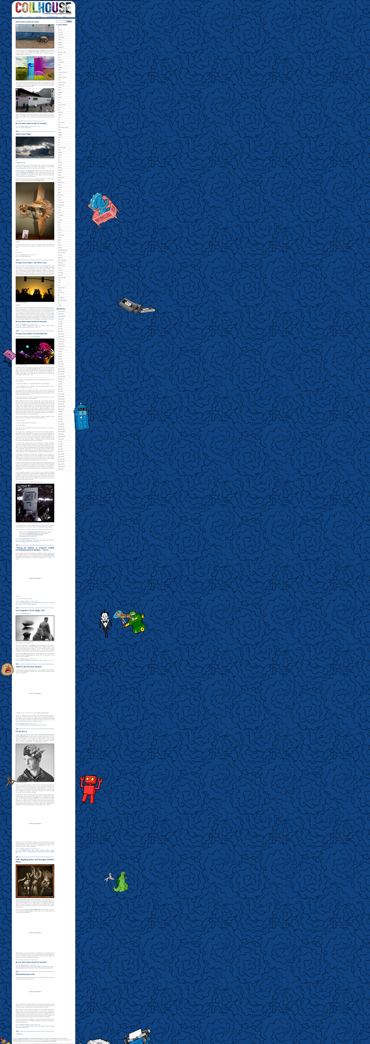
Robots (59, 237)
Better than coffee (30, 602)
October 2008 (61, 434)
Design (38, 966)
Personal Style (31, 967)
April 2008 (60, 449)
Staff (29, 16)
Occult (59, 197)
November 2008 (61, 431)
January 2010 (61, 396)
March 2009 (60, 421)
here (33, 170)
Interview (60, 154)
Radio (59, 227)
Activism (24, 325)
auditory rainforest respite (43, 712)
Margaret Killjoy (23, 302)
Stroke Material (61, 265)
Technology (18, 541)
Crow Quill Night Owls (35, 909)
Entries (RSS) (53, 1041)
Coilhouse (60, 67)
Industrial (60, 152)
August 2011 (60, 348)
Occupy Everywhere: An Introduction (31, 333)
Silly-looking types (33, 851)
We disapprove (61, 297)
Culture (36, 325)
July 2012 (60, 321)
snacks (20, 556)
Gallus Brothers (29, 910)
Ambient (60, 39)
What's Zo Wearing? (62, 300)
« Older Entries (19, 1034)
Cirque (27, 966)
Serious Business (62, 252)
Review (59, 232)
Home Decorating (62, 147)
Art (58, 49)
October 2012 (61, 313)
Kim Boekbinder (24, 324)
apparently (36, 797)
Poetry (24, 851)
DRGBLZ (24, 613)
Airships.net (34, 645)
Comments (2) (28, 127)
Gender (47, 850)
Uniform (60, 290)
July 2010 (60, 381)
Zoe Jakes (38, 899)
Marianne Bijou (23, 364)
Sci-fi (59, 242)
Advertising (60, 34)
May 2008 (60, 446)
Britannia (60, 59)
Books (36, 602)
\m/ (58, 27)
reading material (50, 554)
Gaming (59, 132)
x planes (24, 653)
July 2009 (60, 411)
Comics (59, 69)
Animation (60, 42)
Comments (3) (33, 604)
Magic (59, 172)
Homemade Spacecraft (25, 974)
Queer (59, 222)
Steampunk (60, 262)
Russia (59, 240)
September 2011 (61, 346)
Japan (59, 157)
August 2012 (60, 318)
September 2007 (61, 466)
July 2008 (60, 441)
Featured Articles (52, 16)
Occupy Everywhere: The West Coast (31, 263)
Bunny (18, 596)
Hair (19, 967)
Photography (28, 660)
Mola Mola (37, 180)
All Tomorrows (61, 37)
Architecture (60, 47)
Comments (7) (36, 541)
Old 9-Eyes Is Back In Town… (28, 22)
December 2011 (61, 338)
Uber (41, 660)
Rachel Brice (24, 899)
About (21, 16)
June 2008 (60, 444)
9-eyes (46, 82)
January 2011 (61, 366)
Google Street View (33, 51)
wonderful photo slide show (34, 531)
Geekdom (46, 602)
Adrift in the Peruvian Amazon (28, 667)
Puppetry (60, 220)
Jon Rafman (42, 50)
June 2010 (60, 384)
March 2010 (60, 391)
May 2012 (60, 326)
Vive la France (61, 292)
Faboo (48, 966)
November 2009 (61, 401)
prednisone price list (20, 162)
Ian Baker (54, 1038)
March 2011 (60, 361)
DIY (40, 325)
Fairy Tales (41, 602)
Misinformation (19, 851)
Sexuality (60, 255)
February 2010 (61, 394)
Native (59, 192)
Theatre (36, 967)
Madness (60, 167)
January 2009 (61, 426)
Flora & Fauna (33, 725)
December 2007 (61, 459)
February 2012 (61, 333)
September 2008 (61, 436)
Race (59, 225)
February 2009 (61, 424)
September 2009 (61, 406)
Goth (59, 139)
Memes (42, 1026)
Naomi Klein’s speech (33, 533)
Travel (22, 127)
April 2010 (60, 389)
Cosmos (23, 1026)
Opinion (48, 325)
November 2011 (61, 341)
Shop (64, 16)
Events (43, 325)
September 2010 (61, 376)
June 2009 (60, 414)
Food (59, 124)
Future (44, 540)
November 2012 (61, 311)
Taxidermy (60, 270)
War (59, 295)
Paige (18, 712)
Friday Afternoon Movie (63, 127)
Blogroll (22, 660)
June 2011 (60, 353)
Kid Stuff (60, 162)
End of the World (62, 104)
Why (59, 302)
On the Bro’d (21, 731)
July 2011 (60, 351)
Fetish (59, 117)
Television (60, 275)
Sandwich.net (45, 1041)
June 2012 (60, 323)
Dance (35, 966)
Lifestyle (52, 850)
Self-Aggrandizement (62, 250)
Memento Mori (61, 177)
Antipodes (23, 602)
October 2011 (61, 343)
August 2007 (60, 469)
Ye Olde (44, 660)
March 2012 (60, 331)
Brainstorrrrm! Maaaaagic (27, 172)
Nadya (29, 170)
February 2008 (61, 454)
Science (46, 1026)
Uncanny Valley (61, 287)
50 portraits (22, 536)
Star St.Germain (35, 1038)
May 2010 (60, 386)
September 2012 (61, 316)
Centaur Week (61, 62)
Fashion (52, 966)
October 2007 (61, 464)
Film (39, 1026)
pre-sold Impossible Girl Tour (34, 368)
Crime (59, 79)
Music (26, 967)
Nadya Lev (27, 1038)
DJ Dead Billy (20, 782)
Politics (52, 325)
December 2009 (61, 399)
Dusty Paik (20, 121)
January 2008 (61, 456)
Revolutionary (19, 327)
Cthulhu (60, 87)
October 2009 (61, 404)
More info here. (29, 655)
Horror (59, 149)
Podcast (59, 207)
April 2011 (60, 358)
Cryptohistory (61, 84)
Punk (27, 851)
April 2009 (60, 419)
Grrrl (17, 967)
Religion (60, 230)
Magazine (39, 16)
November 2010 (61, 371)
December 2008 (61, 429)
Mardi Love (30, 899)
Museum (60, 187)
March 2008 (60, 451)
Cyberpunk (60, 92)
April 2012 (60, 328)
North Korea (60, 195)
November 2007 (61, 461)
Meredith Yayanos (25, 126)
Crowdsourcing (30, 325)
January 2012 (61, 336)
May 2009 (60, 416)
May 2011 (60, 356)
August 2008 (60, 439)
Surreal (59, 267)
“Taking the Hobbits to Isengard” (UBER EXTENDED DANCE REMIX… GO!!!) (35, 549)
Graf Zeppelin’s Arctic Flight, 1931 (30, 610)
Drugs (37, 850)
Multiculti (22, 967)
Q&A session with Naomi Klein (36, 534)
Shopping (60, 257)
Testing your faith (26, 327)
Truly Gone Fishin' (24, 134)
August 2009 (60, 409)
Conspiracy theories (62, 72)
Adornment (23, 966)
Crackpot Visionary (30, 1026)
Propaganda (60, 215)
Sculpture (60, 247)
